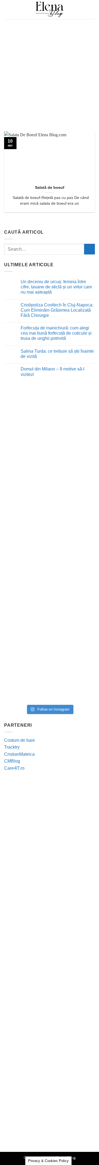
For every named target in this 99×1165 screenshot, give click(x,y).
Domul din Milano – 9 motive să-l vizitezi (52, 371)
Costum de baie (19, 740)
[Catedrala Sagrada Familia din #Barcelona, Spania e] (49, 675)
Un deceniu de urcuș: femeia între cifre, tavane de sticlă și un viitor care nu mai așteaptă (56, 286)
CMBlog (12, 761)
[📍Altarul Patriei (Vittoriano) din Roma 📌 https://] (49, 416)
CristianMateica (19, 754)
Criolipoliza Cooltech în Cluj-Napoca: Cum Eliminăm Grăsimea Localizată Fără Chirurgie (57, 310)
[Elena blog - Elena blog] (49, 9)
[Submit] (89, 249)
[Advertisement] (49, 71)
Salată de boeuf (49, 188)
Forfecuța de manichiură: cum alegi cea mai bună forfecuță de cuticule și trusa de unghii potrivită (56, 333)
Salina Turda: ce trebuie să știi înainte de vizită (57, 354)
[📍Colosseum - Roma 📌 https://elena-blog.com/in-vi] (49, 468)
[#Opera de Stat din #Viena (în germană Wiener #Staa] (49, 520)
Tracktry (12, 747)
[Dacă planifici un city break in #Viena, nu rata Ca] (49, 571)
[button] (7, 9)
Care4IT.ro (14, 768)
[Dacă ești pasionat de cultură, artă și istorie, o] (49, 623)
